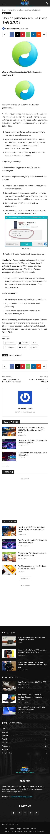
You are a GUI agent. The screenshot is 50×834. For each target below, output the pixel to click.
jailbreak (18, 355)
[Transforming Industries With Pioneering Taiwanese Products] (9, 444)
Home (4, 10)
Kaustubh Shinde (13, 28)
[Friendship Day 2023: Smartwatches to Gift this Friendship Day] (9, 557)
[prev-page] (3, 465)
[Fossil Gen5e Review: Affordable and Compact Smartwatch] (9, 641)
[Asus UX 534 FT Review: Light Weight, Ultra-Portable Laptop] (9, 711)
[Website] (25, 813)
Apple (10, 10)
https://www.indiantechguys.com (25, 412)
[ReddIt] (38, 34)
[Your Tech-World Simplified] (25, 769)
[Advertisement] (25, 494)
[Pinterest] (22, 34)
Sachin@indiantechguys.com (21, 796)
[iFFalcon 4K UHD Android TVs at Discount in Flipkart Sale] (9, 456)
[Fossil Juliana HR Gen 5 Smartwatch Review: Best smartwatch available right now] (9, 666)
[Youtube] (36, 813)
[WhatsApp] (28, 34)
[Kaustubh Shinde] (3, 28)
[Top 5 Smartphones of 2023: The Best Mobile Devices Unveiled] (9, 570)
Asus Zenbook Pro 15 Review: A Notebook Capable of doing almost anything (30, 697)
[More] (44, 34)
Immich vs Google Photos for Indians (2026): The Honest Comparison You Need (31, 430)
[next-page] (7, 465)
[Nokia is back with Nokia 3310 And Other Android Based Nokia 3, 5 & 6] (9, 653)
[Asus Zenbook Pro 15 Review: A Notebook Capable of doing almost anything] (9, 698)
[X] (17, 34)
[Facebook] (12, 34)
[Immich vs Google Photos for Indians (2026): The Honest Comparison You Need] (9, 431)
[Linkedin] (33, 34)
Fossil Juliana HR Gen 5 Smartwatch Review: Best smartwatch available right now (32, 665)
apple (11, 355)
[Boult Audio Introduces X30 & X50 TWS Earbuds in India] (9, 686)
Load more (24, 579)
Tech (9, 13)
